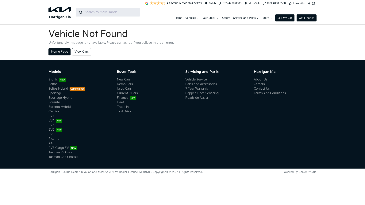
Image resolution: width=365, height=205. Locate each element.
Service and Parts (244, 18)
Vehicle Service (196, 79)
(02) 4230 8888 (232, 3)
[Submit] (80, 12)
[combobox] (108, 12)
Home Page (59, 52)
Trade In (123, 107)
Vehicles (190, 18)
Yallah (212, 3)
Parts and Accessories (201, 84)
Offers (226, 18)
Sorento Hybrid (59, 107)
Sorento (54, 102)
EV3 (51, 116)
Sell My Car (285, 18)
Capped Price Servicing (202, 93)
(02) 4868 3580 (276, 3)
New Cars (124, 79)
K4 (50, 143)
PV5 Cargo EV (58, 148)
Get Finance (306, 18)
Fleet (120, 102)
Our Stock (209, 18)
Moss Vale (254, 3)
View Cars (82, 52)
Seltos (52, 84)
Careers (259, 84)
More (266, 18)
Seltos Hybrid (58, 89)
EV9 (51, 134)
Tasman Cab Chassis (63, 157)
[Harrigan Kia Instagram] (314, 3)
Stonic (53, 79)
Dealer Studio (307, 172)
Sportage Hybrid (60, 98)
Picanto (54, 139)
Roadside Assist (196, 98)
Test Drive (124, 111)
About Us (260, 79)
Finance (122, 98)
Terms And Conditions (270, 93)
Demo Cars (125, 84)
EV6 (51, 130)
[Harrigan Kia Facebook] (310, 3)
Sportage (55, 93)
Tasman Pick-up (60, 152)
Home (178, 18)
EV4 (51, 120)
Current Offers (127, 93)
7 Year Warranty (197, 89)
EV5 (51, 125)
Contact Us (262, 89)
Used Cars (124, 89)
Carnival (54, 111)
